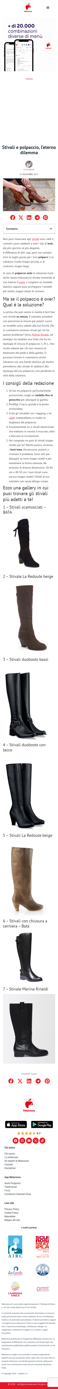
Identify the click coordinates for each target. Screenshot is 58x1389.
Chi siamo (9, 1153)
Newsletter (9, 1216)
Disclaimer (10, 1168)
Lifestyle (29, 78)
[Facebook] (16, 1141)
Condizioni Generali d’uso (17, 1194)
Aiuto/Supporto (12, 1183)
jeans (21, 282)
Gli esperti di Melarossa (16, 1160)
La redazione (11, 1157)
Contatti (8, 1164)
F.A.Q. (7, 1190)
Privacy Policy (11, 1209)
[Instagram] (22, 1141)
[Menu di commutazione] (47, 7)
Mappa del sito (12, 1220)
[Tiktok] (42, 1141)
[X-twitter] (36, 1141)
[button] (12, 217)
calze (12, 418)
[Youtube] (29, 1141)
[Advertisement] (29, 113)
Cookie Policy (11, 1212)
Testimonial (10, 1186)
